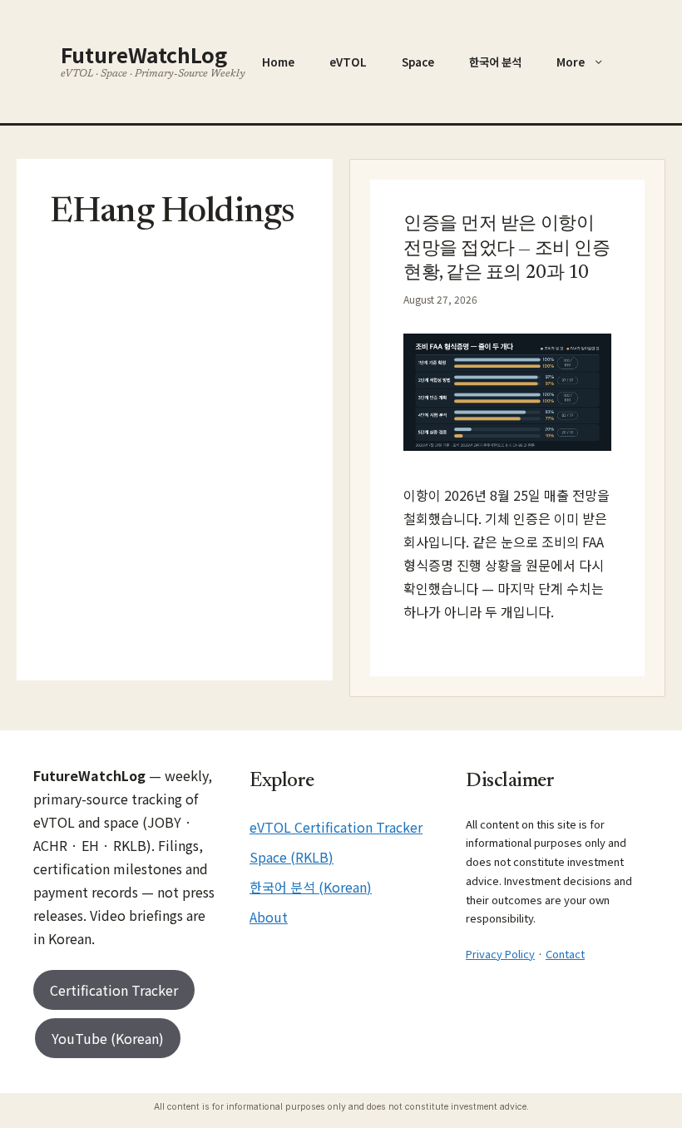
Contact (565, 954)
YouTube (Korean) (108, 1038)
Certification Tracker (114, 990)
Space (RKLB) (292, 857)
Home (278, 61)
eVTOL (348, 61)
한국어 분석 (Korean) (311, 887)
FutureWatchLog (144, 54)
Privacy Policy (500, 954)
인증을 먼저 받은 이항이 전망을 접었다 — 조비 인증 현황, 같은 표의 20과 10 (506, 249)
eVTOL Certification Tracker (336, 827)
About (269, 917)
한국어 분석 (495, 61)
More (570, 61)
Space (418, 61)
